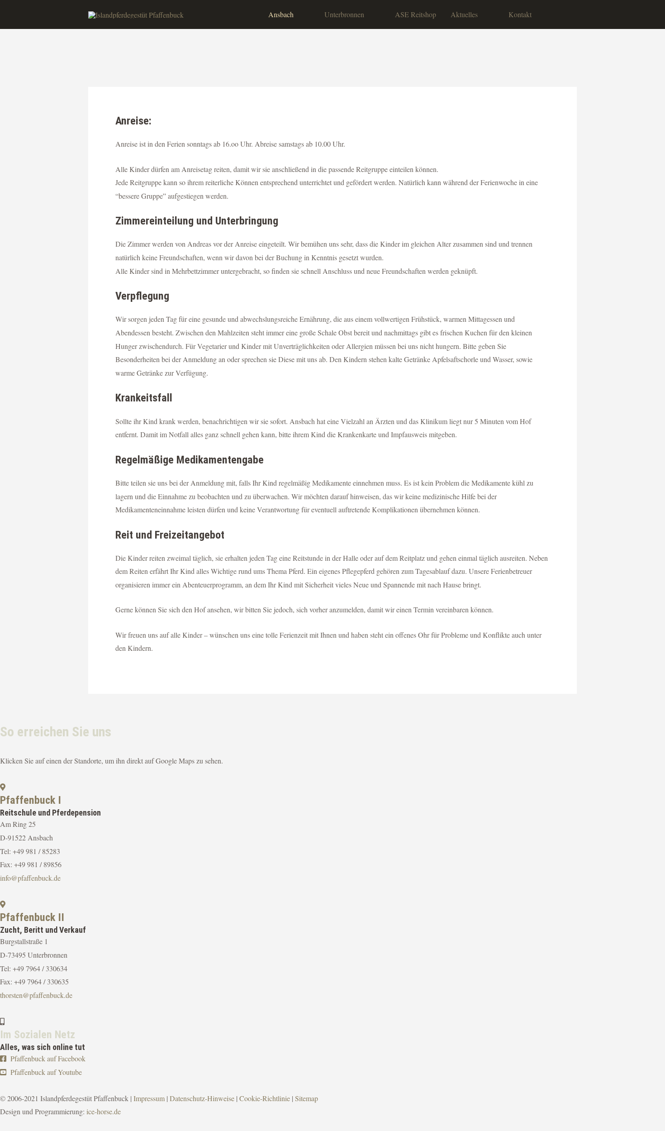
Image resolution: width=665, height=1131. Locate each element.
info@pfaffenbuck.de (30, 878)
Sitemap (306, 1098)
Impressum (149, 1098)
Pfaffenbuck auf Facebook (47, 1058)
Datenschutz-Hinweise (202, 1098)
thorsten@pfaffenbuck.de (36, 995)
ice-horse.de (103, 1111)
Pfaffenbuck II (32, 917)
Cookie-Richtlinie (264, 1098)
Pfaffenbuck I (30, 800)
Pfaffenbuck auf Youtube (45, 1072)
